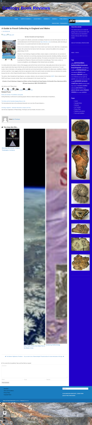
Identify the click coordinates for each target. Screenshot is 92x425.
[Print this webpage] (4, 422)
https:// (41, 41)
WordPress (17, 400)
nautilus (85, 85)
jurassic (78, 81)
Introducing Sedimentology (53, 345)
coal (75, 70)
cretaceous (81, 70)
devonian (83, 72)
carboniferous (85, 67)
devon (80, 72)
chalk (72, 70)
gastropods (81, 76)
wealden (80, 92)
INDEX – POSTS (75, 52)
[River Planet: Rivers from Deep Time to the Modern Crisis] (34, 237)
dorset (79, 74)
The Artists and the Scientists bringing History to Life (13, 101)
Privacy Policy (77, 109)
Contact (76, 101)
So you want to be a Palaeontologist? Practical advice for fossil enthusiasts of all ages (43, 356)
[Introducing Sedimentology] (56, 236)
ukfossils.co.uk (46, 41)
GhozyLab (27, 400)
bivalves (84, 65)
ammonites (79, 63)
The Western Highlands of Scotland (14, 356)
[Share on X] (4, 410)
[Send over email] (4, 419)
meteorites (75, 85)
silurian (77, 90)
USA (77, 92)
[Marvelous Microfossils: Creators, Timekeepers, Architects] (12, 138)
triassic (86, 90)
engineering (85, 74)
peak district (79, 88)
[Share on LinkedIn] (4, 416)
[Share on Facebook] (4, 407)
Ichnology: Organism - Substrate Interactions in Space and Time (16, 107)
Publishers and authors (79, 111)
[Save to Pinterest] (4, 413)
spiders (82, 90)
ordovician (73, 87)
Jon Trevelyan (6, 31)
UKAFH (52, 76)
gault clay (85, 76)
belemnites (76, 65)
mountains (80, 85)
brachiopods (76, 67)
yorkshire (84, 92)
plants (73, 90)
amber (72, 63)
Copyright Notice (78, 103)
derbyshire (75, 72)
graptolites (73, 78)
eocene (72, 76)
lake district (79, 83)
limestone (84, 83)
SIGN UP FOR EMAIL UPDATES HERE (80, 42)
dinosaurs (74, 74)
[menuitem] (1, 1)
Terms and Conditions (79, 113)
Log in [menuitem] (4, 1)
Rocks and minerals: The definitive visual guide (12, 94)
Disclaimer (76, 105)
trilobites (74, 92)
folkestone (76, 76)
